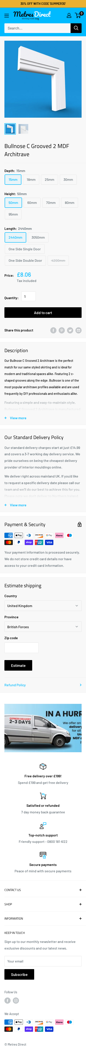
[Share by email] (78, 330)
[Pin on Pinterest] (62, 330)
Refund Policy (15, 685)
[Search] (76, 28)
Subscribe (19, 974)
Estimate (18, 665)
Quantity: (11, 298)
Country (10, 596)
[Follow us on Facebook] (7, 1000)
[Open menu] (6, 15)
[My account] (69, 15)
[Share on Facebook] (53, 330)
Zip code (11, 638)
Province (11, 617)
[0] (78, 15)
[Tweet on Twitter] (70, 330)
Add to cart (43, 312)
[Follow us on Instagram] (16, 1000)
